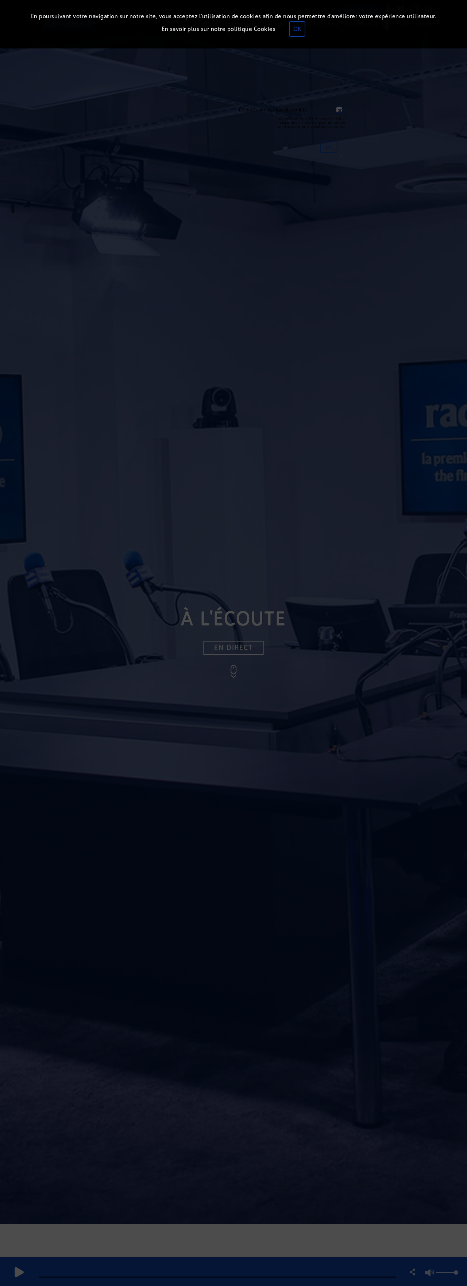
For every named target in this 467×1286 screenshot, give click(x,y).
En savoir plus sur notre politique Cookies (218, 29)
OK (297, 29)
